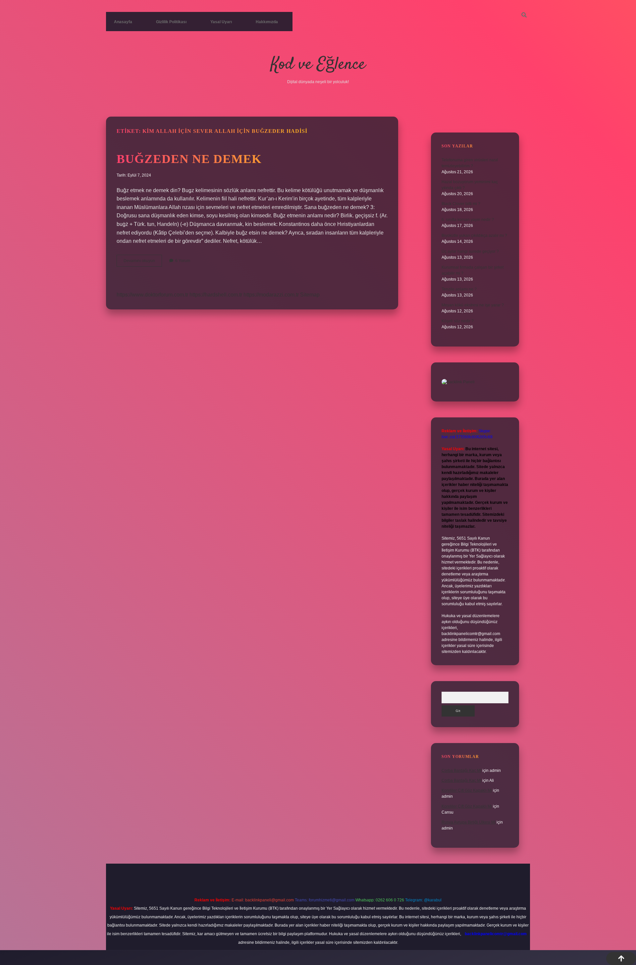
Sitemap (310, 294)
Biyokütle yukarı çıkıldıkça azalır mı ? (474, 235)
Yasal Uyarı (221, 22)
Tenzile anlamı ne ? (459, 289)
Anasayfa (123, 22)
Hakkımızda (267, 22)
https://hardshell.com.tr (215, 294)
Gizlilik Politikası (171, 22)
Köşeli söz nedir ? (458, 321)
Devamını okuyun (143, 262)
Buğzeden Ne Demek (189, 159)
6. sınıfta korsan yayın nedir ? (468, 219)
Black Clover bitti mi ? (461, 203)
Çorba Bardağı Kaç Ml (461, 770)
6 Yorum (182, 260)
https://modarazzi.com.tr (271, 294)
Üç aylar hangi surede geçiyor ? (470, 251)
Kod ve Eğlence (318, 65)
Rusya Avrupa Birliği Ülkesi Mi (469, 822)
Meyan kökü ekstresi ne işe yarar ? (473, 305)
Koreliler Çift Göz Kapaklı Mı (467, 790)
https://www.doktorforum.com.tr (152, 294)
